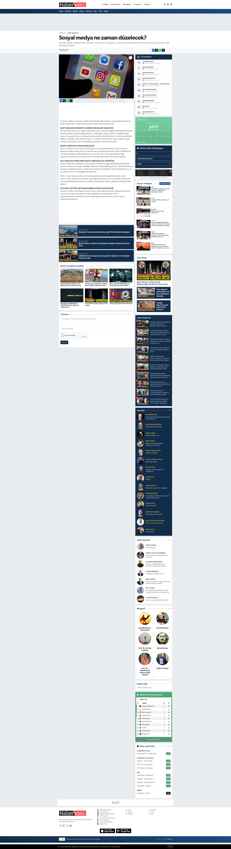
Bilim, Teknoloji (73, 33)
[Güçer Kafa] (140, 478)
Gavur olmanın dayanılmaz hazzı (157, 600)
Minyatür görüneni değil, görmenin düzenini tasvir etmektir (158, 582)
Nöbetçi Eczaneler (105, 810)
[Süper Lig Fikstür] (170, 746)
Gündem (68, 11)
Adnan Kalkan (151, 485)
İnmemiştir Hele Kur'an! (154, 427)
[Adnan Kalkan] (140, 487)
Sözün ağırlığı (150, 547)
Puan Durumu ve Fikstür (107, 818)
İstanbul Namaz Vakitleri (107, 814)
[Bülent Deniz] (140, 434)
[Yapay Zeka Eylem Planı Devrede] (120, 295)
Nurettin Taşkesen (152, 512)
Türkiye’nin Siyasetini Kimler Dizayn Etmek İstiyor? (158, 418)
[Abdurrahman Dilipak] (140, 425)
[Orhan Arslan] (140, 546)
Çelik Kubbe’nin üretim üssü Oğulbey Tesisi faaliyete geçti (70, 284)
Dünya (81, 11)
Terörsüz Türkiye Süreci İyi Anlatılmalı (155, 470)
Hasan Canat (150, 503)
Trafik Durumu (104, 816)
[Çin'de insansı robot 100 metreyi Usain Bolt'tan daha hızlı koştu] (96, 275)
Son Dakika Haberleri (106, 822)
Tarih (100, 11)
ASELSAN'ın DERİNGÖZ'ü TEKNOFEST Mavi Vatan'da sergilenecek (69, 305)
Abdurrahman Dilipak (154, 424)
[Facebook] (60, 825)
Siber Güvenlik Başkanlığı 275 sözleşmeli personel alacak (119, 284)
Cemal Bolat (150, 529)
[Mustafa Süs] (140, 469)
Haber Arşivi (103, 824)
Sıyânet (148, 479)
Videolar (128, 4)
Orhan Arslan (151, 545)
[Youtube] (70, 825)
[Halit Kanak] (140, 590)
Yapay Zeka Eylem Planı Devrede (120, 303)
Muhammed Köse (152, 493)
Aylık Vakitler (142, 142)
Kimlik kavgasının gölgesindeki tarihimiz (157, 556)
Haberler (62, 33)
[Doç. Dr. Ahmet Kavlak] (140, 460)
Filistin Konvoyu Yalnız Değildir (156, 488)
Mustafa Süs (150, 467)
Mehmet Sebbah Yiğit (153, 450)
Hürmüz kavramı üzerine (154, 523)
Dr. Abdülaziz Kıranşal (154, 561)
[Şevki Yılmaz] (140, 443)
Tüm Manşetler (104, 820)
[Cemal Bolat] (140, 530)
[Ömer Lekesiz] (140, 581)
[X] (63, 825)
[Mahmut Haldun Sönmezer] (140, 555)
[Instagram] (67, 825)
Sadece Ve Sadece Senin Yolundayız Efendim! (154, 444)
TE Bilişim (169, 839)
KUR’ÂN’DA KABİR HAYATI (154, 574)
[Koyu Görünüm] (168, 4)
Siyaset (75, 11)
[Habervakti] (72, 4)
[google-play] (124, 831)
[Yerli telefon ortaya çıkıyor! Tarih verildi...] (96, 295)
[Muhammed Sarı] (140, 417)
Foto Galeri (116, 4)
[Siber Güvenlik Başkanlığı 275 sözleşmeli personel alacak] (120, 275)
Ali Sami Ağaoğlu (152, 597)
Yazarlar (138, 4)
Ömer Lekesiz (150, 579)
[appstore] (107, 831)
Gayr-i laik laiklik (151, 462)
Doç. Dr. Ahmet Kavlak (154, 459)
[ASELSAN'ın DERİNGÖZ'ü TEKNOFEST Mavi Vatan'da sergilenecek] (71, 295)
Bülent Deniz (150, 433)
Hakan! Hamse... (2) (152, 435)
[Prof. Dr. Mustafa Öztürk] (140, 522)
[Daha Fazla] (163, 50)
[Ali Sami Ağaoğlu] (140, 599)
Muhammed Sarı (151, 414)
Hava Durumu (104, 812)
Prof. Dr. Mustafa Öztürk (155, 520)
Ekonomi (89, 11)
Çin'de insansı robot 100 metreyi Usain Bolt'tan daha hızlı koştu (96, 284)
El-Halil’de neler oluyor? (154, 514)
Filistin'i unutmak (152, 453)
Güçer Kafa (150, 477)
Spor (95, 11)
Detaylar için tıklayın (154, 739)
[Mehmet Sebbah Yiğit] (140, 452)
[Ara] (165, 4)
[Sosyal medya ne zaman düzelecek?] (96, 76)
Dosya (148, 4)
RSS (62, 839)
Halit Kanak (150, 588)
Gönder (64, 342)
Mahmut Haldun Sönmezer (155, 553)
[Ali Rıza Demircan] (140, 572)
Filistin (106, 4)
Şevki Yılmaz (150, 441)
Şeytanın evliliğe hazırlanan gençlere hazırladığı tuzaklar (156, 565)
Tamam (170, 846)
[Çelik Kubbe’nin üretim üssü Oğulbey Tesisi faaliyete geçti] (71, 275)
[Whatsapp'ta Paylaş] (159, 50)
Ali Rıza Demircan (152, 571)
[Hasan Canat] (140, 504)
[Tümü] (170, 410)
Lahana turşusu (151, 505)
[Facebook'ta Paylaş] (153, 50)
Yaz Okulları (150, 532)
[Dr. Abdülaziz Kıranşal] (140, 564)
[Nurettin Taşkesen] (140, 513)
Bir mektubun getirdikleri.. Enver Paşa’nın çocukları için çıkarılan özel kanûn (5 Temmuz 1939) (158, 591)
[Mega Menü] (171, 4)
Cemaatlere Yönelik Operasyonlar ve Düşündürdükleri (157, 497)
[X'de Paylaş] (156, 50)
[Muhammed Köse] (140, 495)
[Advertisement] (51, 42)
